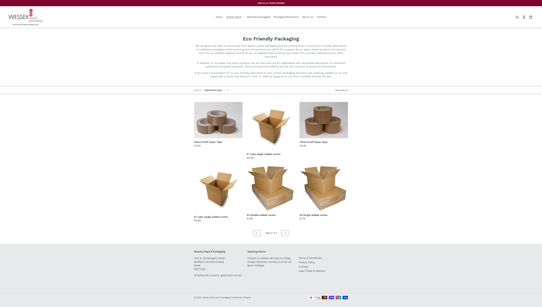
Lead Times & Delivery (312, 270)
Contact (303, 266)
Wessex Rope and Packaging (216, 297)
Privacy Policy (307, 262)
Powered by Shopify (241, 297)
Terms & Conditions (310, 258)
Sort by (197, 90)
